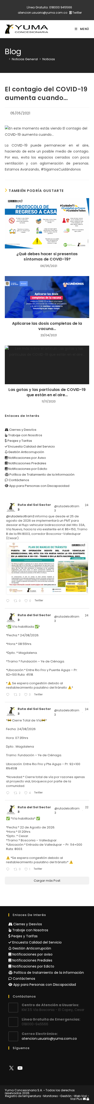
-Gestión (65, 1096)
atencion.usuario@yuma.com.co (42, 13)
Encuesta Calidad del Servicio (31, 446)
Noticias (48, 59)
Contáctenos (18, 480)
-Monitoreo (50, 1096)
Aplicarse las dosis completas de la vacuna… (47, 326)
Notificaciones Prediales (26, 463)
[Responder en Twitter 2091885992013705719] (9, 793)
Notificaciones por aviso (32, 954)
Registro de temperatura (23, 1096)
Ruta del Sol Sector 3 (34, 507)
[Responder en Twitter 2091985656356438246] (9, 601)
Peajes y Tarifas (19, 440)
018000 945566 (60, 7)
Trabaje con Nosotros (24, 435)
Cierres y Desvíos (22, 429)
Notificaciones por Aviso (26, 457)
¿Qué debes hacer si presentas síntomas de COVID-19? (47, 256)
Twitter (77, 13)
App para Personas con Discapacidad (38, 486)
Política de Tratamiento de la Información (41, 474)
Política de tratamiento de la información (48, 972)
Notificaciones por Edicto (27, 468)
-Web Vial (79, 1096)
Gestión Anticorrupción (25, 452)
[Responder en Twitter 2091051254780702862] (9, 869)
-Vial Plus (79, 1097)
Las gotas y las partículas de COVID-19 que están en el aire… (47, 392)
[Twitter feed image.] (47, 568)
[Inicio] (6, 59)
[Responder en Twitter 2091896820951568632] (9, 695)
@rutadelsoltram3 (66, 508)
